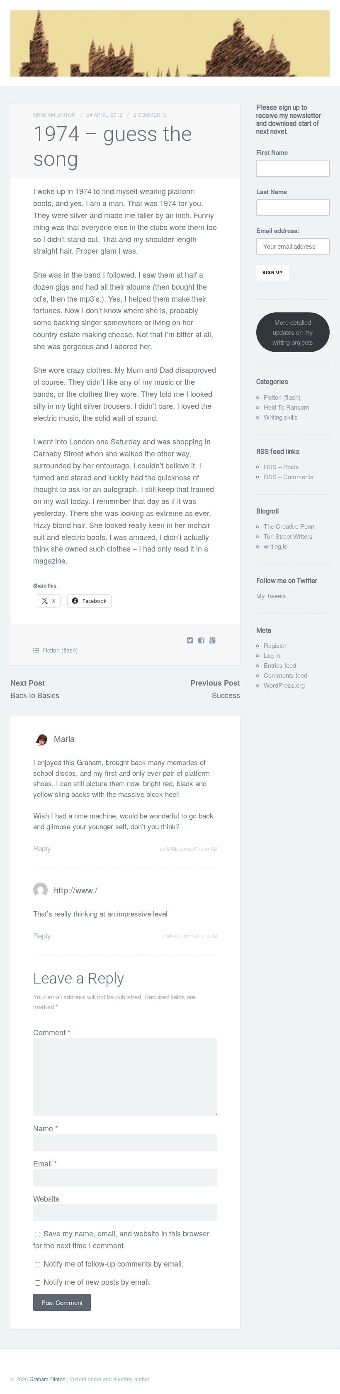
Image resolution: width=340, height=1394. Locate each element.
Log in (272, 655)
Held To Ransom (286, 407)
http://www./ (75, 890)
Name (45, 1128)
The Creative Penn (289, 526)
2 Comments (150, 114)
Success (226, 694)
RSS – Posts (281, 466)
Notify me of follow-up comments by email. (114, 1263)
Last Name (271, 191)
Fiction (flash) (60, 650)
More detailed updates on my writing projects (292, 332)
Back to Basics (34, 694)
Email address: (277, 230)
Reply (42, 848)
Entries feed (280, 665)
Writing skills (281, 417)
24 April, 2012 (104, 114)
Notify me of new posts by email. (97, 1281)
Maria (64, 738)
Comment (51, 1032)
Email (45, 1163)
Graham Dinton (54, 114)
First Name (272, 152)
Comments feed (285, 675)
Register (275, 645)
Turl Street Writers (288, 536)
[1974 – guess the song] (202, 639)
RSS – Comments (288, 476)
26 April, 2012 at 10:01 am (188, 849)
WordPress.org (284, 685)
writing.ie (275, 546)
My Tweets (271, 595)
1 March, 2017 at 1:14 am (190, 936)
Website (46, 1198)
